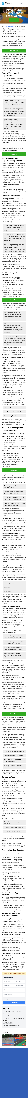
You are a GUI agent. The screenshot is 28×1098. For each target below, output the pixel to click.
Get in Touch (14, 51)
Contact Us (14, 154)
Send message (14, 1002)
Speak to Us (14, 470)
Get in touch (14, 20)
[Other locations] (20, 3)
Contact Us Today (8, 1022)
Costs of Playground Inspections (12, 1011)
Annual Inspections (8, 26)
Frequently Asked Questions (11, 1025)
